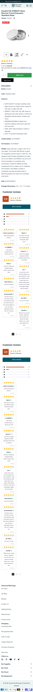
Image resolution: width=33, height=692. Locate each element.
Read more (26, 1)
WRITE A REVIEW (16, 206)
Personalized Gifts (7, 631)
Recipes (3, 599)
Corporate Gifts (6, 626)
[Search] (5, 5)
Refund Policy (5, 614)
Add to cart (19, 75)
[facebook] (14, 659)
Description (6, 86)
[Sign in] (27, 6)
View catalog (2, 5)
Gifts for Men (5, 637)
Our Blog (4, 594)
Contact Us (5, 604)
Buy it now (7, 80)
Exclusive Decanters (7, 647)
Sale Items (4, 652)
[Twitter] (19, 659)
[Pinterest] (6, 659)
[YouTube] (11, 659)
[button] (2, 1)
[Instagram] (2, 659)
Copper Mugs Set (7, 642)
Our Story (4, 588)
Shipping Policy (6, 609)
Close (16, 664)
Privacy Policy (5, 619)
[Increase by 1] (6, 73)
